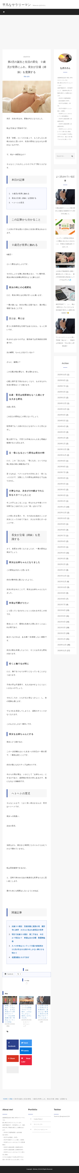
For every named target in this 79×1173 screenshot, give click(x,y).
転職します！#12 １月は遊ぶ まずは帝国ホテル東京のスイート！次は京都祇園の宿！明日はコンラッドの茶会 (10, 1014)
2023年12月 (62, 449)
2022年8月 (62, 530)
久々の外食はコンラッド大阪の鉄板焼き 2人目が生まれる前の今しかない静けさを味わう (28, 949)
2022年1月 (62, 570)
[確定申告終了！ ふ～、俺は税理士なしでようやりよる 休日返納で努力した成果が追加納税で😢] (65, 293)
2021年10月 (62, 587)
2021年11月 (62, 582)
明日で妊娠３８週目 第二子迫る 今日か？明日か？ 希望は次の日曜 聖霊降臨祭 (28, 937)
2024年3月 (62, 432)
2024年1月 (62, 444)
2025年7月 (62, 386)
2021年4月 (62, 622)
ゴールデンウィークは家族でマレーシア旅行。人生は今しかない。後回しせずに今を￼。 (27, 1012)
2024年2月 (62, 438)
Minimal (35, 1169)
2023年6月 (62, 478)
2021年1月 (62, 639)
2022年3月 (62, 559)
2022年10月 (62, 518)
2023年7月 (62, 472)
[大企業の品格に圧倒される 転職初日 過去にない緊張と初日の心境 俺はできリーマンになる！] (43, 1000)
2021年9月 (62, 593)
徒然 (28, 76)
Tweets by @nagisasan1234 (62, 1116)
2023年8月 (62, 467)
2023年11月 (62, 455)
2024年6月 (62, 415)
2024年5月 (62, 421)
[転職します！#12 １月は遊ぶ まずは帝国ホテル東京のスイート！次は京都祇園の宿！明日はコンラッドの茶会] (9, 1000)
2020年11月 (62, 651)
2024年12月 (62, 403)
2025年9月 (62, 380)
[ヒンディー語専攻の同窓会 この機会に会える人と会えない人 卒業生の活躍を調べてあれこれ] (65, 227)
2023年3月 (62, 495)
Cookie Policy (38, 1119)
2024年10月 (62, 409)
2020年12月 (62, 645)
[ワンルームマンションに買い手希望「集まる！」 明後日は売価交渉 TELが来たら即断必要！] (65, 326)
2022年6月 (62, 541)
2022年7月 (62, 536)
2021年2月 (62, 633)
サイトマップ (37, 1124)
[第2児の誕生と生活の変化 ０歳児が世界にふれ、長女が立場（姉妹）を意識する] (26, 97)
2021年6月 (62, 610)
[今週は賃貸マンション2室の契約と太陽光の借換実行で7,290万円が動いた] (65, 196)
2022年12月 (62, 513)
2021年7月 (62, 605)
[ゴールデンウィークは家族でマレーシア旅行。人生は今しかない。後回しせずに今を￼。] (26, 1000)
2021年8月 (62, 599)
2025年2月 (62, 398)
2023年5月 (62, 484)
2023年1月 (62, 507)
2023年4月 (62, 490)
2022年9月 (62, 524)
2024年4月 (62, 426)
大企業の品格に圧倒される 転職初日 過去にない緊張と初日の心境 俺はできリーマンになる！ (44, 1012)
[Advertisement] (39, 30)
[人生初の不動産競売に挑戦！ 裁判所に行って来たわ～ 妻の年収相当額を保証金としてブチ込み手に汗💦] (65, 260)
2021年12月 (62, 576)
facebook (11, 1046)
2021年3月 (62, 628)
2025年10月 (62, 375)
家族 (25, 76)
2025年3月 (62, 392)
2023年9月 (62, 461)
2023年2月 (62, 501)
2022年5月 (62, 547)
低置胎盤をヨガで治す (20, 957)
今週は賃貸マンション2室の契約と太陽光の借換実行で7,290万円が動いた (65, 211)
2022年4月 (62, 553)
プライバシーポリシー (40, 1129)
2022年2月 (62, 564)
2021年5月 (62, 616)
